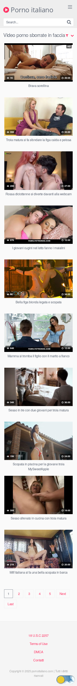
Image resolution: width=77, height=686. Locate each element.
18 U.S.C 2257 (38, 635)
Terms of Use (38, 643)
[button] (65, 680)
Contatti (38, 660)
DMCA (38, 651)
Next (63, 593)
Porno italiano (31, 10)
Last (10, 604)
